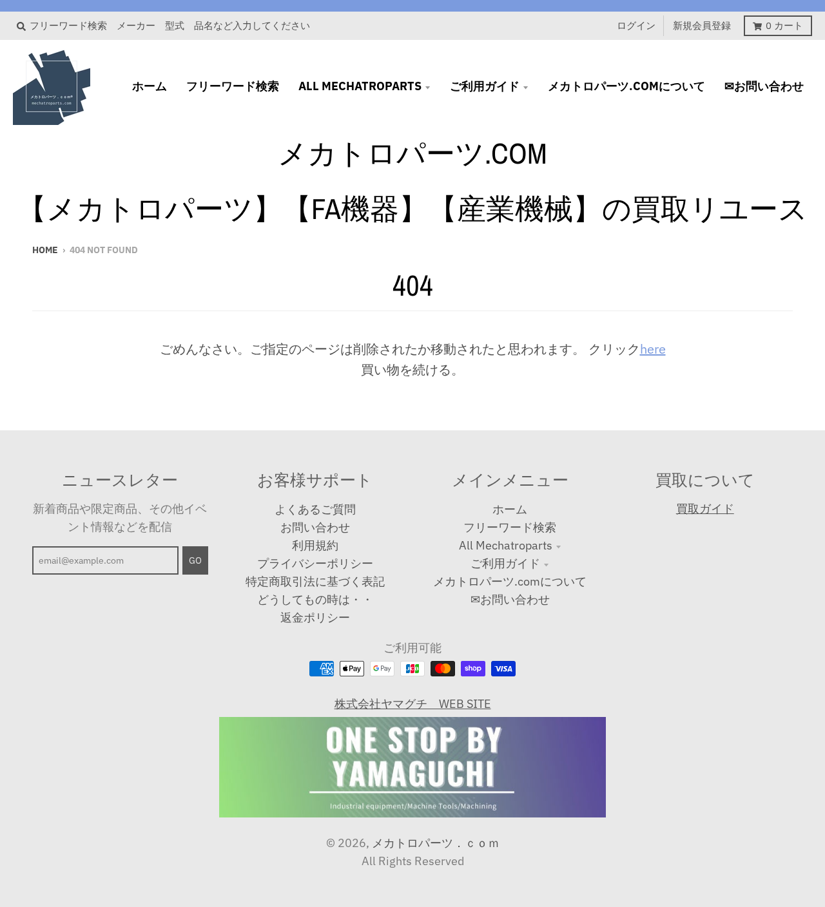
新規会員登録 (702, 25)
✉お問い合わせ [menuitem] (764, 86)
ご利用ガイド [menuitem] (484, 86)
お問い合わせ (315, 527)
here (653, 349)
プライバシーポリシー (315, 563)
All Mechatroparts (505, 545)
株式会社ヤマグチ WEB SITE (413, 703)
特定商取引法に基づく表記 (315, 581)
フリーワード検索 (509, 527)
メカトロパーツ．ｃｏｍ (436, 842)
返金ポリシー (315, 617)
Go (195, 560)
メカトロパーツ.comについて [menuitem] (626, 86)
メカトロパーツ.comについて (510, 581)
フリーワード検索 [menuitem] (232, 86)
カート (784, 25)
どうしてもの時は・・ (315, 599)
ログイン (636, 25)
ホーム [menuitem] (149, 86)
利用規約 (315, 545)
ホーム (509, 509)
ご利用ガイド (505, 563)
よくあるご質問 (315, 509)
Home (45, 250)
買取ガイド (705, 508)
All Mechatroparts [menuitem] (360, 86)
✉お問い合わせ (510, 599)
